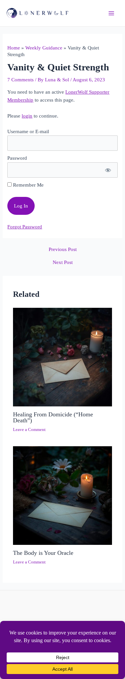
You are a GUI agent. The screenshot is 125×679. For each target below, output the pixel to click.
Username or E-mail (28, 131)
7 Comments (20, 79)
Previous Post (63, 249)
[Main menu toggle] (111, 13)
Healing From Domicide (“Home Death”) (53, 417)
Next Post (63, 262)
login (27, 116)
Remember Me (28, 185)
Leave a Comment (29, 429)
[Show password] (107, 170)
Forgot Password (24, 226)
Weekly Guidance (43, 47)
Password (17, 158)
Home (13, 47)
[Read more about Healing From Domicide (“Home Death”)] (62, 356)
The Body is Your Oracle (43, 553)
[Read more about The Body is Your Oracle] (62, 495)
